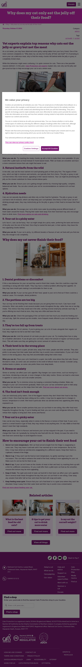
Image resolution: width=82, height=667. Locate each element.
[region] (41, 123)
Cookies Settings (31, 148)
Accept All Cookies (50, 148)
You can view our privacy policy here (19, 142)
